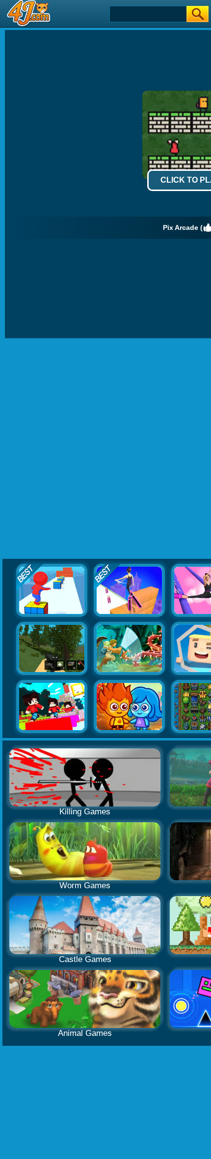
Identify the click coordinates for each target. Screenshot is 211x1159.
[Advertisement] (105, 449)
